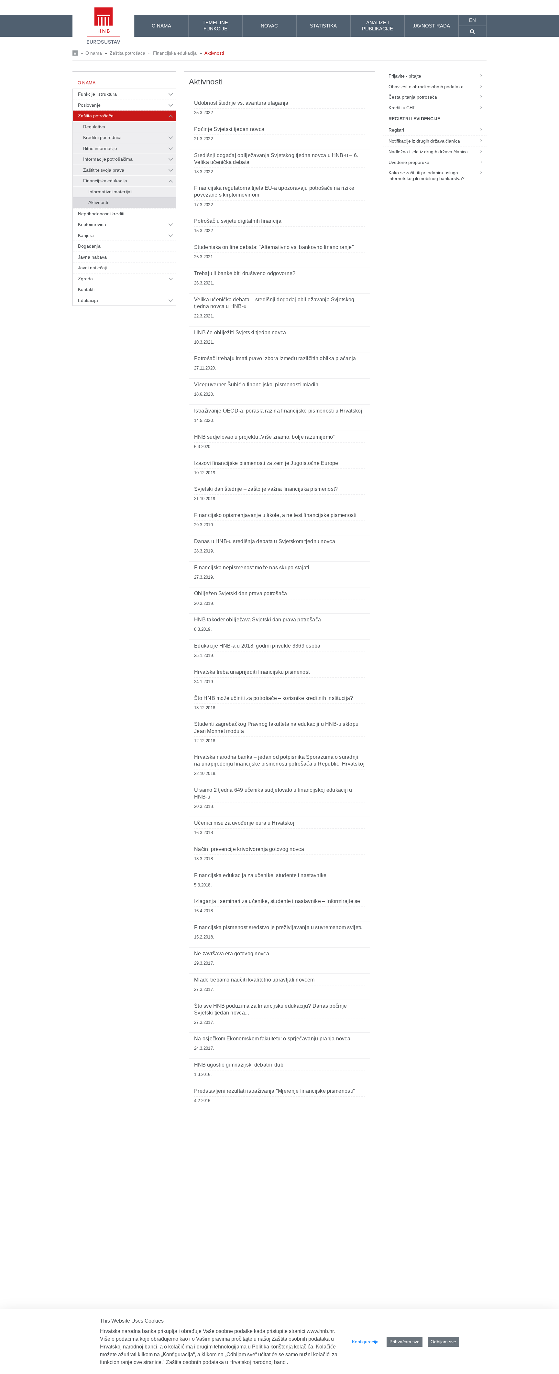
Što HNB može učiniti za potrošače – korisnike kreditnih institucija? (273, 698)
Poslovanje (89, 105)
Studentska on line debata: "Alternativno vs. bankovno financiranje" (274, 247)
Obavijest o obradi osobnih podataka (426, 86)
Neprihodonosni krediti (101, 213)
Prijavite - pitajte (405, 76)
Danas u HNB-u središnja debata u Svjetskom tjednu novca (264, 541)
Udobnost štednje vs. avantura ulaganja (241, 103)
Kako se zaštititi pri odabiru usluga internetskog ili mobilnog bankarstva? (427, 175)
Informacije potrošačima (108, 159)
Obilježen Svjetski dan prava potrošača (240, 593)
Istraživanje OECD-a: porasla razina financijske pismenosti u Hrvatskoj (278, 410)
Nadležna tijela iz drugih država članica (428, 151)
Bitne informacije (100, 148)
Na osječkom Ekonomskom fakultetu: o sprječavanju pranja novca (272, 1038)
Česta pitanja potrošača (413, 97)
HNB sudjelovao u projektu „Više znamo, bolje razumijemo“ (264, 437)
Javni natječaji (92, 267)
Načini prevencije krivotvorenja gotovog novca (249, 849)
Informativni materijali (110, 191)
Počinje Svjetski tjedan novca (229, 129)
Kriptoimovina (92, 224)
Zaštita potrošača (127, 53)
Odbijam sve (443, 1341)
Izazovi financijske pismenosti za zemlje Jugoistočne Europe (266, 463)
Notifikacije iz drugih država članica (424, 141)
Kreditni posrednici (102, 137)
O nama (93, 53)
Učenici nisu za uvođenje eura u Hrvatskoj (244, 823)
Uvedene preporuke (409, 162)
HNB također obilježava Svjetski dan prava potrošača (257, 619)
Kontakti (86, 289)
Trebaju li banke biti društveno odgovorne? (245, 273)
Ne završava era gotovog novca (231, 953)
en (472, 20)
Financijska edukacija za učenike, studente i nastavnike (260, 875)
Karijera (86, 235)
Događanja (89, 246)
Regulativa (94, 126)
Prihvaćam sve (404, 1341)
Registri (396, 130)
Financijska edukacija (175, 53)
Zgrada (85, 278)
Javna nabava (92, 257)
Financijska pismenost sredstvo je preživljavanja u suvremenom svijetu (278, 927)
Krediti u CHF (402, 107)
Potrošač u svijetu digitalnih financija (237, 221)
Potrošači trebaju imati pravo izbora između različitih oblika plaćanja (275, 358)
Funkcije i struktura (97, 94)
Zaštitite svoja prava (103, 170)
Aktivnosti (214, 53)
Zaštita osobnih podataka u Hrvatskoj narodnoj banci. (227, 1362)
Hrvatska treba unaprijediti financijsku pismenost (252, 672)
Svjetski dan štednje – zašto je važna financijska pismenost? (266, 489)
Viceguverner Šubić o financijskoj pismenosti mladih (256, 384)
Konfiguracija (365, 1341)
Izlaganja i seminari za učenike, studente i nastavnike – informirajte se (277, 901)
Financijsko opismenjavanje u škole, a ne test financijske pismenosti (275, 515)
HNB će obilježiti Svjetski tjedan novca (240, 332)
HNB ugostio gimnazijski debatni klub (238, 1065)
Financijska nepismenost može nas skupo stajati (251, 567)
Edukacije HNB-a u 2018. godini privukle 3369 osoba (257, 646)
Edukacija (88, 300)
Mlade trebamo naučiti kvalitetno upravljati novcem (254, 979)
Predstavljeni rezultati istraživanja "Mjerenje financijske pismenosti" (274, 1091)
